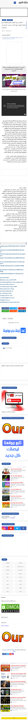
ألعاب (20, 584)
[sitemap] (3, 654)
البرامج (20, 573)
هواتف (20, 588)
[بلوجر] (6, 658)
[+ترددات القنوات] (8, 656)
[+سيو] (15, 658)
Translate (12, 518)
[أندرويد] (12, 660)
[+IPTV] (13, 656)
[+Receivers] (18, 656)
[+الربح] (25, 656)
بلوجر (7, 591)
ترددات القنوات (20, 566)
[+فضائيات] (6, 656)
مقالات (7, 566)
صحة (7, 588)
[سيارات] (25, 654)
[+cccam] (15, 656)
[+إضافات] (10, 658)
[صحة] (22, 654)
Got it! (14, 718)
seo (7, 580)
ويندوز (20, 580)
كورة (8, 584)
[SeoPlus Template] (3, 650)
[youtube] (11, 528)
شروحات (11, 318)
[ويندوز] (18, 658)
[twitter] (17, 528)
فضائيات (7, 563)
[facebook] (23, 528)
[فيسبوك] (17, 654)
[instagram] (5, 528)
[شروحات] (25, 658)
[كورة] (20, 654)
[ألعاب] (14, 660)
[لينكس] (20, 658)
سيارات (20, 591)
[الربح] (22, 656)
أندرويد (20, 577)
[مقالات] (22, 658)
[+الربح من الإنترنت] (3, 658)
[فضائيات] (3, 656)
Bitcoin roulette (5, 625)
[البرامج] (16, 660)
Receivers (20, 570)
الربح (5, 318)
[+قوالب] (8, 658)
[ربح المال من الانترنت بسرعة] (20, 656)
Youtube (7, 570)
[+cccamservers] (10, 656)
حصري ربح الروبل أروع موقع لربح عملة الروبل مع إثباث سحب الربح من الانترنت (12, 38)
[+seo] (13, 658)
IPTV (8, 577)
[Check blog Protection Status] (10, 612)
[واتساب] (15, 654)
